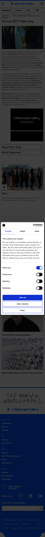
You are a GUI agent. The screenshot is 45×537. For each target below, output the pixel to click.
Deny (22, 310)
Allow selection (22, 304)
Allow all (22, 297)
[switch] (39, 274)
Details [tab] (22, 231)
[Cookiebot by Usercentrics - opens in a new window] (32, 225)
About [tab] (37, 231)
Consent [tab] (8, 231)
